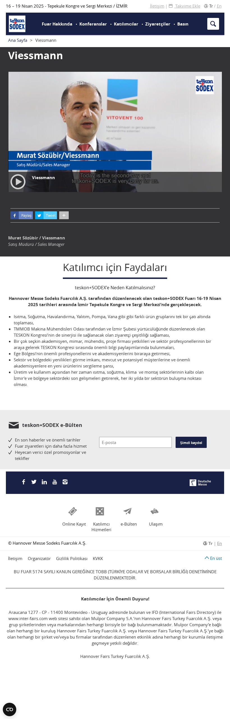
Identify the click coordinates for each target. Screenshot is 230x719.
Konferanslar (93, 24)
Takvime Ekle (187, 6)
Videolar (131, 13)
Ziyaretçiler (157, 24)
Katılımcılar (126, 24)
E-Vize (75, 16)
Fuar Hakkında (57, 24)
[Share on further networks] (64, 215)
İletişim (157, 6)
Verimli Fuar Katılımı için (135, 18)
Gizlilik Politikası (72, 558)
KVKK (98, 558)
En (219, 6)
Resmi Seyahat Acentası (139, 18)
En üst (215, 558)
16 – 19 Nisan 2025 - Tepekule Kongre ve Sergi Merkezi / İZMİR (66, 6)
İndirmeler (133, 20)
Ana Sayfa (17, 40)
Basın (182, 24)
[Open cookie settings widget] (9, 709)
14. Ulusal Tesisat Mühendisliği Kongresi (87, 15)
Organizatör (39, 558)
